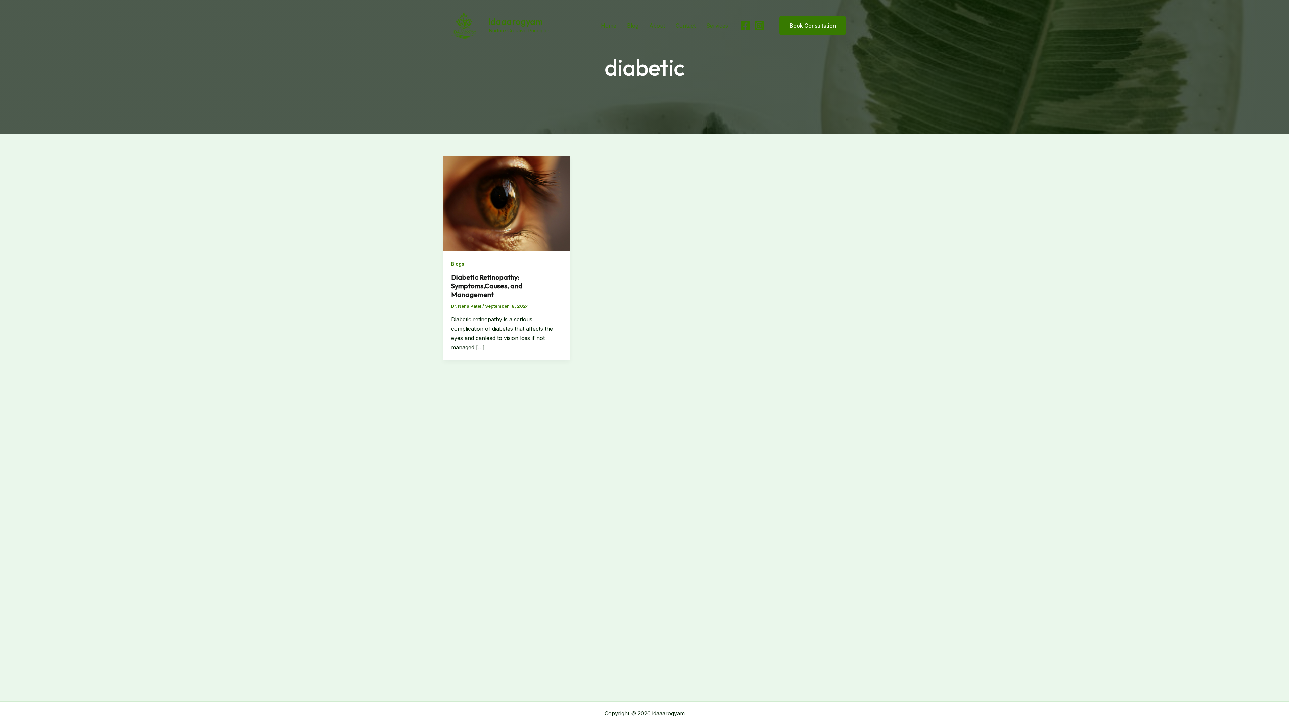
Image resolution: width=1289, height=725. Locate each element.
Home (608, 25)
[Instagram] (759, 25)
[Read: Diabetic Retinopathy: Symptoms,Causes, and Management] (506, 202)
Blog (632, 25)
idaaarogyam (516, 21)
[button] (808, 25)
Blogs (457, 264)
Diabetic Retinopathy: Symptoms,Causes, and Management (487, 286)
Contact (686, 25)
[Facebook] (745, 25)
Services (717, 25)
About (657, 25)
